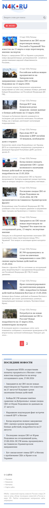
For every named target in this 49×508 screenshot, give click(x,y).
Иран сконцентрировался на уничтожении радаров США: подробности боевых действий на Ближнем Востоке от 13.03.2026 (24, 288)
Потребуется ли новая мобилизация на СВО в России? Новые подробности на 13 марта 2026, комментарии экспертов (22, 319)
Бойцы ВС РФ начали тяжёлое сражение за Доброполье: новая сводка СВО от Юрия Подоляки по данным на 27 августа (23, 402)
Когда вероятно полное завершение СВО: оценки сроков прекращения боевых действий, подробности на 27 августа (23, 425)
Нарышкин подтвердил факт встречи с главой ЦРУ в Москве (24, 414)
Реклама (8, 479)
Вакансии (9, 482)
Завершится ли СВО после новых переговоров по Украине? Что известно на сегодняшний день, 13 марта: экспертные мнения (24, 226)
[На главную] (21, 7)
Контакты (9, 484)
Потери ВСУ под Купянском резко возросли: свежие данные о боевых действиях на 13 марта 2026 (23, 108)
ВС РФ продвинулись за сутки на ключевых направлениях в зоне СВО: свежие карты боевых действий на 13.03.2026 (24, 258)
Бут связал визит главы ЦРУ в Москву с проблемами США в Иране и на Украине (24, 455)
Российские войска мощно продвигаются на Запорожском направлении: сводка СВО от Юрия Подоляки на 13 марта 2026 (24, 78)
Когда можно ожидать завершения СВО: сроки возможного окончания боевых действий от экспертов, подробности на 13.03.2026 (23, 167)
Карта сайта (10, 487)
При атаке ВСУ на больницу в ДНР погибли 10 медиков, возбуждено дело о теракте (23, 137)
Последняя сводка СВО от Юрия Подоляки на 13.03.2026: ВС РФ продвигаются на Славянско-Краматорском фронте (24, 197)
